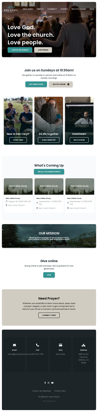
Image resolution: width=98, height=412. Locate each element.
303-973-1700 (37, 354)
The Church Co (49, 401)
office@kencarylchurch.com (20, 354)
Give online (60, 354)
